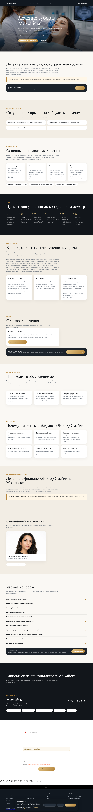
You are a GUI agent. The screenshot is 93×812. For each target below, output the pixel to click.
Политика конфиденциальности (7, 784)
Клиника (26, 753)
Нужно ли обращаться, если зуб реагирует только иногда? (22, 630)
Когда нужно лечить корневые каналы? (17, 599)
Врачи (51, 3)
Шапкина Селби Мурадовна (44, 710)
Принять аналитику (70, 805)
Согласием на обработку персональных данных (42, 762)
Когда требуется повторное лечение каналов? (19, 616)
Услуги (25, 11)
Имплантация (9, 796)
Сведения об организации (74, 798)
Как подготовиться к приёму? (14, 643)
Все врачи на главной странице (16, 564)
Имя (24, 723)
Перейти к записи (78, 651)
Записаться (80, 88)
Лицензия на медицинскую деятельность (44, 784)
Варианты (39, 3)
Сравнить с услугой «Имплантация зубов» (41, 184)
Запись (59, 3)
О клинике (29, 796)
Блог (48, 798)
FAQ (55, 3)
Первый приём (50, 795)
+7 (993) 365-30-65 (81, 3)
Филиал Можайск (31, 798)
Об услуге (32, 3)
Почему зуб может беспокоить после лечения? (19, 608)
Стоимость (45, 3)
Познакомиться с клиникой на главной (66, 184)
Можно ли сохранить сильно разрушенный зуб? (19, 603)
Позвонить (43, 40)
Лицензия (70, 800)
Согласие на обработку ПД (74, 796)
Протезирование (9, 798)
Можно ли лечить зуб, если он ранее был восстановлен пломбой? (24, 634)
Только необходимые (50, 805)
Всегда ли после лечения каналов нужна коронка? (20, 621)
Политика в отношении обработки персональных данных (39, 764)
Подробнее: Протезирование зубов (17, 184)
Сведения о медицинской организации (25, 784)
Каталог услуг (9, 795)
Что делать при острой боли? (14, 638)
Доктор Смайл (11, 3)
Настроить (60, 805)
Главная (20, 11)
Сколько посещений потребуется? (16, 612)
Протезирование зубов (13, 710)
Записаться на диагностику (17, 342)
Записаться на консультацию (28, 40)
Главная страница (60, 710)
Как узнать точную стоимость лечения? (17, 625)
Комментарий (27, 737)
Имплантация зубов (28, 710)
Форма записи (71, 710)
